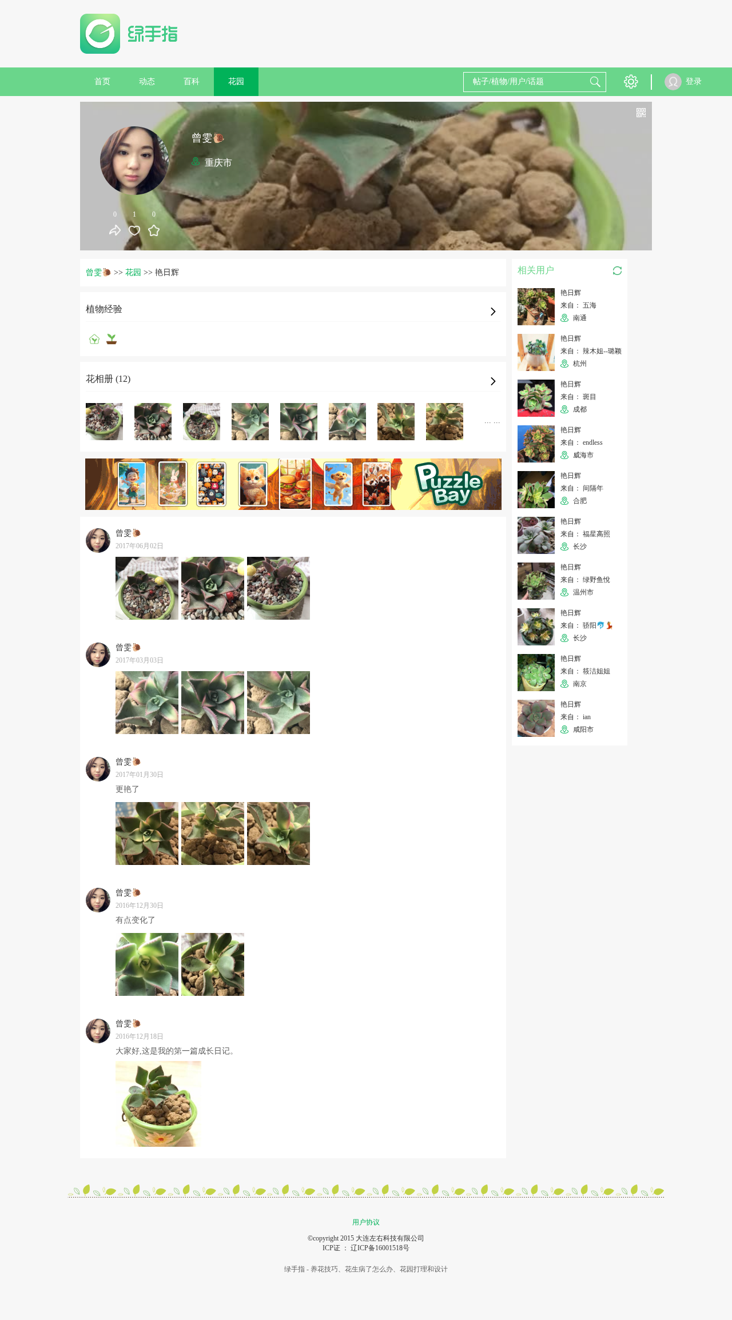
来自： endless (581, 442)
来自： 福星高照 (585, 534)
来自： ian (575, 717)
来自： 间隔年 (581, 488)
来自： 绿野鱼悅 (585, 580)
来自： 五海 (578, 305)
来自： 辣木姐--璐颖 (591, 351)
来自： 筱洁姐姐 (585, 671)
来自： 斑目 (578, 397)
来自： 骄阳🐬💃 (587, 625)
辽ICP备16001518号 (380, 1248)
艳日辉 (570, 293)
